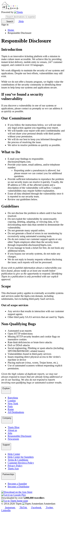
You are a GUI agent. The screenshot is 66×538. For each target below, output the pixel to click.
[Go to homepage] (18, 12)
